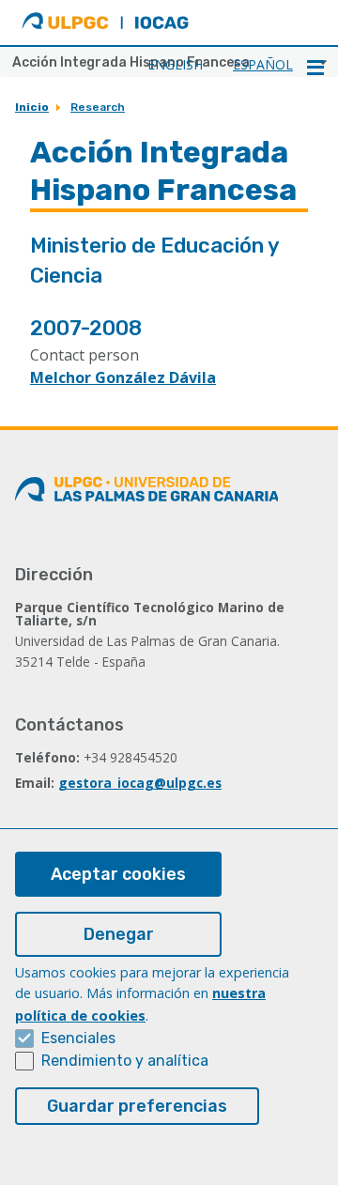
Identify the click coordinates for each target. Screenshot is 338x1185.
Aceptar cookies (118, 874)
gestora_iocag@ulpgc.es (140, 783)
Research (97, 107)
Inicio (32, 107)
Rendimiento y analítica (124, 1061)
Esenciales (78, 1038)
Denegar (119, 934)
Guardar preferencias (137, 1106)
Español (263, 64)
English (175, 64)
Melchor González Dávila (123, 377)
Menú (315, 67)
